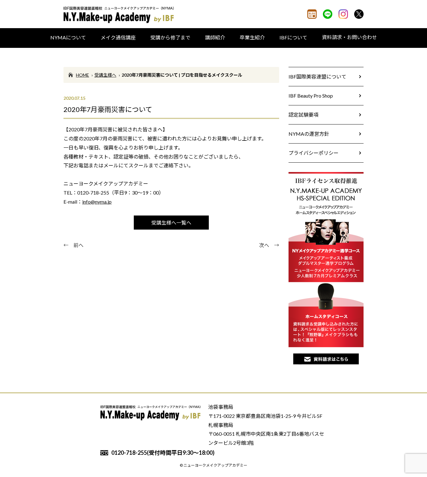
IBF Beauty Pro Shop (311, 96)
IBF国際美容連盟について (317, 76)
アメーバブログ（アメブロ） (312, 14)
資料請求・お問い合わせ (349, 37)
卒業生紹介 (252, 37)
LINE (327, 14)
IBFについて (293, 37)
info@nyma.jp (97, 202)
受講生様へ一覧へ (171, 223)
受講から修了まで (170, 37)
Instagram (343, 14)
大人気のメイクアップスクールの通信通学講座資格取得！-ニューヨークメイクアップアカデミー (119, 14)
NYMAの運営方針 (309, 134)
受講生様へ (105, 75)
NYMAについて (68, 37)
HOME (82, 75)
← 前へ (73, 245)
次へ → (269, 245)
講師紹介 (215, 37)
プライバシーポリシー (314, 153)
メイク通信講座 (118, 37)
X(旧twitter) (359, 14)
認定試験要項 (304, 115)
